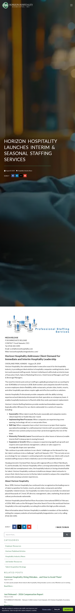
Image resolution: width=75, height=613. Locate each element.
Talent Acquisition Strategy (15, 567)
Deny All (57, 609)
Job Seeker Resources (13, 562)
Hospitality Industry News (25, 171)
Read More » (8, 586)
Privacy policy (46, 609)
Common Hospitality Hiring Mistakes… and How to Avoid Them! (33, 577)
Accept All (68, 609)
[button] (71, 5)
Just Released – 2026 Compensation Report (23, 594)
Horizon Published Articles (15, 551)
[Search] (67, 534)
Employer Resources (13, 546)
